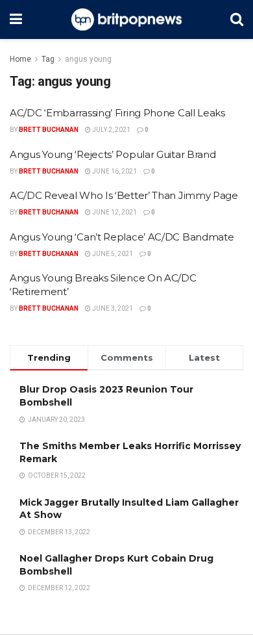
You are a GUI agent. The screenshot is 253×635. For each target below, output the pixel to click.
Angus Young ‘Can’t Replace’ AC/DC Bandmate (122, 237)
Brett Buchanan (48, 129)
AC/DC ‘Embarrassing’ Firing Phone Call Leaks (117, 113)
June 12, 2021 (114, 212)
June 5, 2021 (112, 253)
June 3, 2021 (112, 308)
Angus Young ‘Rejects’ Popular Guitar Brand (112, 154)
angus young (88, 59)
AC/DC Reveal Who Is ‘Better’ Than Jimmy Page (124, 195)
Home (20, 59)
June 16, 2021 (114, 171)
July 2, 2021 (110, 129)
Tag (48, 59)
